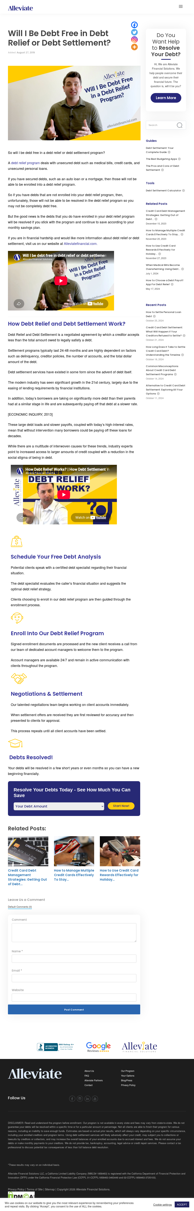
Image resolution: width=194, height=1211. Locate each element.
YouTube (95, 1099)
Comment (19, 920)
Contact (88, 1085)
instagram (80, 1099)
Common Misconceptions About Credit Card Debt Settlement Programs (162, 370)
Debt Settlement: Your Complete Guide (160, 150)
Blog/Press (126, 1080)
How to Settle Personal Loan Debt (163, 314)
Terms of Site (35, 1189)
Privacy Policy (128, 1085)
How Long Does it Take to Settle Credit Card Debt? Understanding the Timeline (165, 351)
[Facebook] (134, 25)
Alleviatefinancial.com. (81, 243)
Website (18, 990)
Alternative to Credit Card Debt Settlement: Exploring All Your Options (165, 389)
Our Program (127, 1070)
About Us (89, 1070)
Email (17, 971)
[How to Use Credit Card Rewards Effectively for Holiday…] (120, 851)
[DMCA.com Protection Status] (21, 1196)
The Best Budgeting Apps (161, 159)
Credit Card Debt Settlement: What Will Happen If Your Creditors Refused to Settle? (164, 331)
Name (17, 951)
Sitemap (50, 1189)
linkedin (87, 1099)
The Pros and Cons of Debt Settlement (162, 168)
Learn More (166, 97)
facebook (72, 1099)
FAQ (86, 1075)
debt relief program (25, 162)
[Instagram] (134, 39)
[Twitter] (134, 32)
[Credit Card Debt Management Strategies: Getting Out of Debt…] (28, 851)
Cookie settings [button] (162, 1204)
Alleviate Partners (93, 1080)
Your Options (127, 1075)
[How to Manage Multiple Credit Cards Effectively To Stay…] (74, 851)
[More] (134, 47)
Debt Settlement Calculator (163, 190)
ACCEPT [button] (182, 1204)
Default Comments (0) (20, 906)
